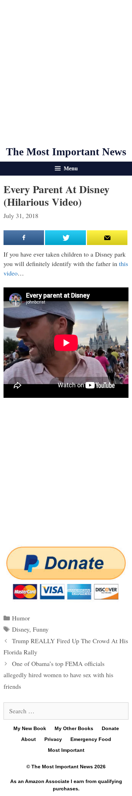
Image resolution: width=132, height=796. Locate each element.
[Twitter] (65, 237)
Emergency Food (90, 739)
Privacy (53, 739)
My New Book (29, 728)
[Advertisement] (66, 72)
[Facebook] (24, 237)
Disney (20, 629)
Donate (110, 728)
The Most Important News (66, 151)
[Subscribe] (107, 237)
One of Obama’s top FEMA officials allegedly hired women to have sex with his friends (58, 674)
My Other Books (74, 728)
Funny (41, 629)
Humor (21, 618)
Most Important (66, 750)
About (28, 739)
